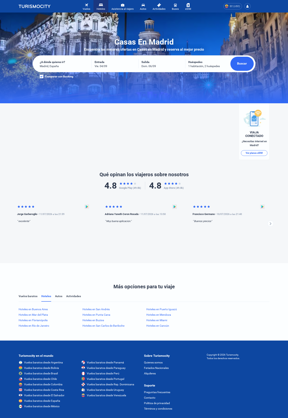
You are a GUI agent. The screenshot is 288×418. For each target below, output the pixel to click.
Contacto (149, 397)
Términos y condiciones (158, 408)
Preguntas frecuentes (157, 392)
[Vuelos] (34, 6)
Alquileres (150, 373)
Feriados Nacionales (156, 367)
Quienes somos (153, 362)
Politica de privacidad (157, 403)
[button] (247, 6)
